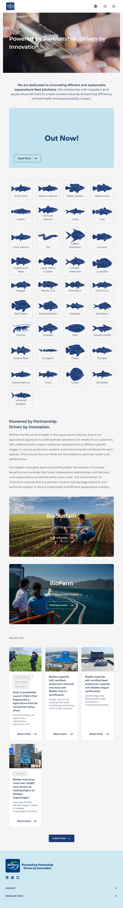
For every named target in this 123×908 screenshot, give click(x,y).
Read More (24, 158)
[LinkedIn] (7, 877)
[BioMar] (10, 6)
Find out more (58, 537)
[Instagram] (12, 877)
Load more (59, 838)
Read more (24, 734)
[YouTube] (17, 877)
